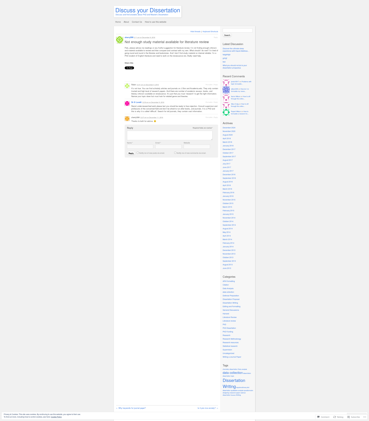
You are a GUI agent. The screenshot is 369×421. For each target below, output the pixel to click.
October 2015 (228, 203)
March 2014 (227, 239)
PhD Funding (228, 331)
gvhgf (225, 58)
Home (118, 21)
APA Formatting (229, 281)
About (126, 21)
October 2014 (228, 221)
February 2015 (228, 210)
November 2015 (229, 199)
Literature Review (230, 317)
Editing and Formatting (231, 306)
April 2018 (227, 138)
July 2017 (226, 163)
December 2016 (229, 174)
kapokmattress (241, 387)
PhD (224, 324)
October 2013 (228, 257)
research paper (235, 393)
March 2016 (227, 189)
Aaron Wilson (235, 96)
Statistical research (230, 346)
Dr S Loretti (136, 102)
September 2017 (229, 156)
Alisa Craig (235, 104)
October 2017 (228, 153)
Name (130, 142)
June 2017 (227, 167)
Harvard (226, 313)
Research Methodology (232, 339)
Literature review (229, 320)
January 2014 (228, 246)
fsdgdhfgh (226, 54)
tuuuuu (233, 395)
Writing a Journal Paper (232, 357)
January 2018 (228, 145)
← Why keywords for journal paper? (131, 408)
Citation (226, 284)
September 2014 (229, 225)
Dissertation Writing (230, 302)
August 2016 (228, 181)
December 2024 (229, 127)
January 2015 (228, 214)
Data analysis (242, 369)
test (224, 61)
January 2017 (228, 171)
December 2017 (229, 149)
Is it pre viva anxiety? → (208, 408)
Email (158, 142)
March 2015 (227, 207)
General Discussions (231, 310)
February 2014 (228, 243)
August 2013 (228, 264)
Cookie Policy (56, 417)
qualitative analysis (237, 390)
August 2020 (228, 135)
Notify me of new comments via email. (191, 153)
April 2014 (227, 235)
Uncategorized (228, 353)
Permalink (209, 84)
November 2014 (229, 217)
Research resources (231, 342)
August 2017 (228, 160)
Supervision (227, 349)
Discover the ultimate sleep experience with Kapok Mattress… (236, 49)
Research (226, 335)
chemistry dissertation (230, 369)
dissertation (247, 373)
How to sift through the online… (240, 97)
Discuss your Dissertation (147, 10)
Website (187, 142)
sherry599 (129, 37)
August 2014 (228, 228)
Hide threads (195, 31)
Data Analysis (228, 288)
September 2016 (229, 178)
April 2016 (227, 185)
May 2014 (226, 232)
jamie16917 (235, 81)
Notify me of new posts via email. (152, 153)
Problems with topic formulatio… (241, 82)
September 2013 (229, 261)
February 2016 (228, 192)
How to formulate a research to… (240, 112)
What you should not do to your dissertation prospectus (235, 66)
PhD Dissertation (229, 328)
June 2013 (227, 268)
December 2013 (229, 250)
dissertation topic (228, 376)
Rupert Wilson (236, 111)
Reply (216, 37)
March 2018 (227, 142)
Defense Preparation (231, 295)
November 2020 (229, 131)
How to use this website (155, 21)
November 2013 (229, 253)
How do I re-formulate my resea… (240, 90)
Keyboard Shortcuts (210, 31)
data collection (228, 292)
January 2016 (228, 196)
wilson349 (234, 89)
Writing (238, 395)
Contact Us (137, 21)
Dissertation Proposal (231, 299)
